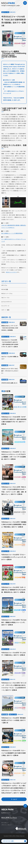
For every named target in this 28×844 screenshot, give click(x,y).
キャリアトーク (5, 305)
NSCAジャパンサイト (11, 272)
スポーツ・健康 (5, 309)
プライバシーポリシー (6, 824)
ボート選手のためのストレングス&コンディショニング (13, 240)
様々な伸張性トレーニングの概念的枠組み (12, 233)
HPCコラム (4, 285)
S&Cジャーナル (5, 297)
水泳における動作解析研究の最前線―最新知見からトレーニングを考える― (13, 226)
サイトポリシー (5, 822)
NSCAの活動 (4, 289)
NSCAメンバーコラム (6, 293)
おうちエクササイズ (6, 301)
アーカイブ (14, 799)
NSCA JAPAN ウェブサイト (9, 817)
